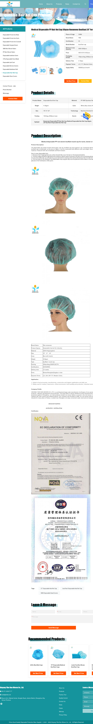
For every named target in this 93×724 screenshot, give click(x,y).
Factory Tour (62, 695)
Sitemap (61, 711)
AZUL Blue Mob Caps (36, 665)
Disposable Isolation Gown (10, 55)
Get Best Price (70, 81)
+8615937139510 (15, 93)
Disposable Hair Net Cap (13, 19)
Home (41, 4)
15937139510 (16, 89)
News (67, 4)
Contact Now (12, 98)
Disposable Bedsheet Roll (10, 69)
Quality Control (63, 698)
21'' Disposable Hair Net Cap (49, 588)
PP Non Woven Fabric (9, 52)
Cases (61, 708)
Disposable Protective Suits (11, 38)
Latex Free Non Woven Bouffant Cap (78, 666)
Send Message (53, 628)
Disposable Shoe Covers (10, 76)
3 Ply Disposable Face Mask (11, 59)
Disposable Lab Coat (9, 62)
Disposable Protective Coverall (12, 41)
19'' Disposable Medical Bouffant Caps (58, 666)
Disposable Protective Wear (11, 35)
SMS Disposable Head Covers (49, 593)
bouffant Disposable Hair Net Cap (72, 588)
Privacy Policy (63, 715)
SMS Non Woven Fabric (9, 48)
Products (59, 4)
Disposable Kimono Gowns (10, 66)
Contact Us (76, 4)
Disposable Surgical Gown (10, 45)
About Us (49, 4)
